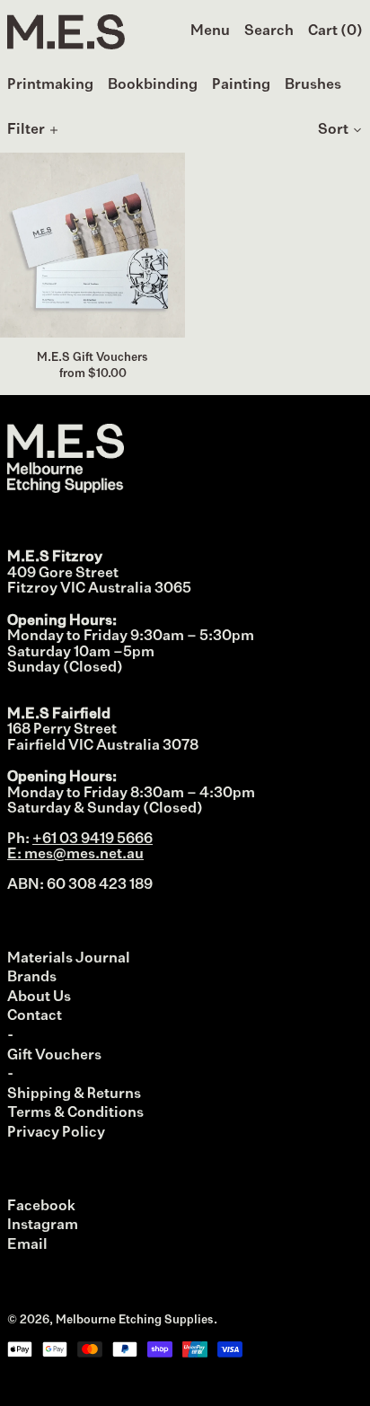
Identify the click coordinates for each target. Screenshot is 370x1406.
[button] (269, 32)
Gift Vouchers (54, 1056)
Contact (34, 1016)
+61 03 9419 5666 (92, 839)
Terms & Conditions (75, 1113)
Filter (26, 130)
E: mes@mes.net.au (75, 855)
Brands (32, 978)
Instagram (42, 1225)
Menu (210, 31)
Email (27, 1245)
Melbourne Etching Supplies (135, 1320)
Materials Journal (68, 959)
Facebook (41, 1206)
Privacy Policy (56, 1133)
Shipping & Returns (74, 1094)
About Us (39, 997)
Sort (333, 130)
